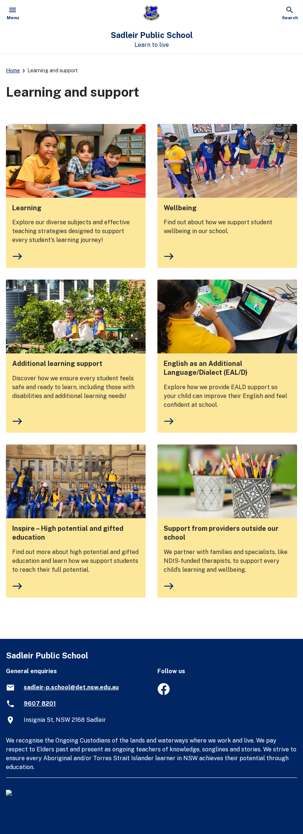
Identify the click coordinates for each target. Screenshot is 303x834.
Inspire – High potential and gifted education (67, 533)
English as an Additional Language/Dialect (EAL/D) (206, 368)
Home (13, 70)
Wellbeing (180, 208)
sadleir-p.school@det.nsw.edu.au (71, 687)
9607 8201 (40, 703)
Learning (26, 208)
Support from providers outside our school (221, 533)
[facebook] (163, 692)
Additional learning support (57, 363)
